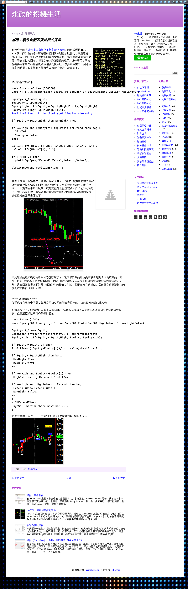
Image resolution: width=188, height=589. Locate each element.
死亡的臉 (142, 165)
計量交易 (142, 133)
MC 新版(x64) (144, 103)
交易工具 (166, 91)
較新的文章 (18, 477)
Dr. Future (142, 190)
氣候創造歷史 (144, 153)
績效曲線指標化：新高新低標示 (46, 49)
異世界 (140, 194)
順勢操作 (142, 141)
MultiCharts (33, 469)
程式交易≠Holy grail (147, 186)
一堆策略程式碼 (145, 111)
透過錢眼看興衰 (145, 149)
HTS (164, 164)
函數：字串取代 (35, 495)
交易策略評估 (144, 125)
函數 (164, 117)
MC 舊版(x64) (144, 99)
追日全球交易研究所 (147, 182)
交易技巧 (166, 95)
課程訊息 (166, 152)
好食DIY (166, 114)
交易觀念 (166, 106)
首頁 (68, 477)
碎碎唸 (165, 136)
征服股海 (142, 198)
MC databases (143, 91)
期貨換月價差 (144, 107)
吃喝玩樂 (166, 110)
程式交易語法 (144, 129)
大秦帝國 (142, 157)
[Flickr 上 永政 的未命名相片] (54, 270)
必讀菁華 (166, 87)
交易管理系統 (169, 99)
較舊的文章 (119, 477)
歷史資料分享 (144, 95)
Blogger (116, 569)
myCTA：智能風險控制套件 (41, 510)
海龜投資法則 (144, 137)
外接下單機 (143, 87)
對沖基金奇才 (144, 145)
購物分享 (166, 156)
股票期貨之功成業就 (147, 202)
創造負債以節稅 (35, 525)
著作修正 (166, 132)
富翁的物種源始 (145, 161)
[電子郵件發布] (17, 469)
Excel (164, 160)
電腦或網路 (167, 144)
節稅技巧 (166, 140)
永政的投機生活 (36, 13)
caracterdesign (92, 569)
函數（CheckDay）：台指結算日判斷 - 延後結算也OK (54, 540)
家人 (164, 121)
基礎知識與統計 (170, 125)
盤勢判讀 (166, 148)
